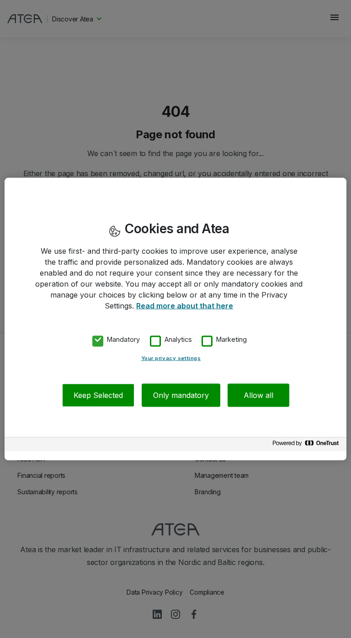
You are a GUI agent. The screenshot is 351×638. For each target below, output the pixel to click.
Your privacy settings (171, 358)
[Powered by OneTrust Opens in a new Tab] (307, 445)
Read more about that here (184, 305)
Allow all (258, 394)
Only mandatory (181, 394)
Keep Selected (98, 394)
